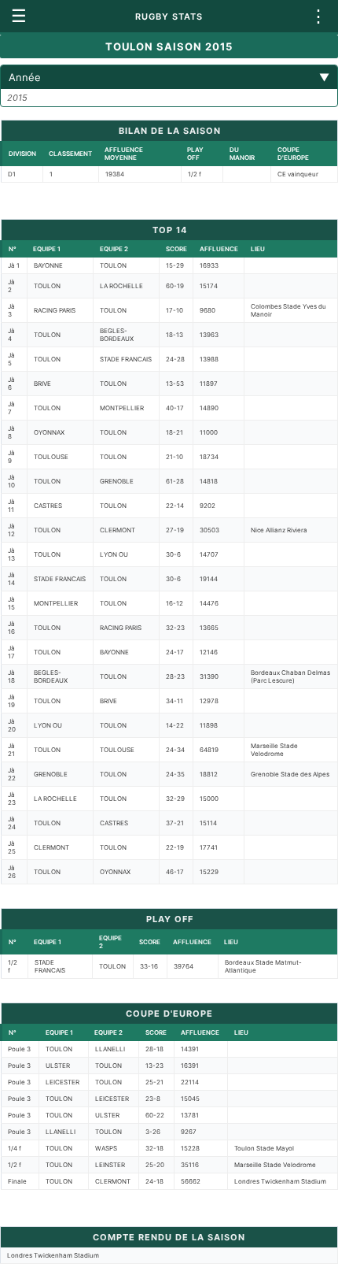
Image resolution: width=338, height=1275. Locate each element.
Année (169, 77)
